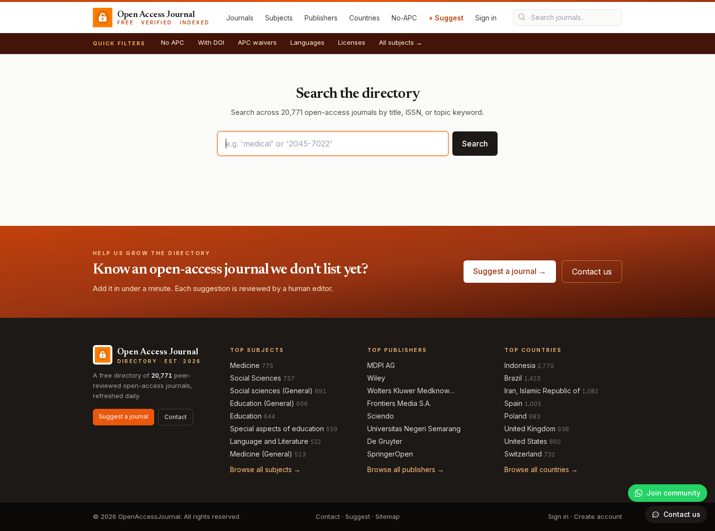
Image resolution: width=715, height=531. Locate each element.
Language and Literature (269, 441)
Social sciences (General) (271, 390)
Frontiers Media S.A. (399, 403)
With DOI (211, 42)
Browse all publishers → (405, 469)
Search (475, 143)
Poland (515, 416)
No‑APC (404, 18)
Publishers (321, 18)
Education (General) (262, 403)
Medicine (245, 365)
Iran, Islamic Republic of (542, 390)
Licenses (351, 42)
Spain (513, 403)
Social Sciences (255, 378)
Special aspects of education (277, 428)
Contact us (592, 271)
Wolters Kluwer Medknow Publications (408, 391)
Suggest (357, 516)
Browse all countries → (541, 469)
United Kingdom (529, 428)
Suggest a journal (123, 416)
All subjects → (400, 42)
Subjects (279, 18)
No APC (172, 42)
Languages (307, 42)
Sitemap (387, 516)
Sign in (486, 18)
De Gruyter (384, 441)
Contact (175, 417)
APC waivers (257, 42)
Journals (239, 18)
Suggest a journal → (509, 271)
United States (525, 441)
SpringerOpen (390, 454)
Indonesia (520, 365)
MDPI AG (381, 365)
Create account (598, 516)
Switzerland (523, 454)
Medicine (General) (261, 454)
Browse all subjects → (265, 469)
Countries (364, 18)
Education (246, 416)
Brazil (513, 378)
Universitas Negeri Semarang (414, 428)
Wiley (376, 378)
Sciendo (380, 416)
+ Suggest (446, 18)
